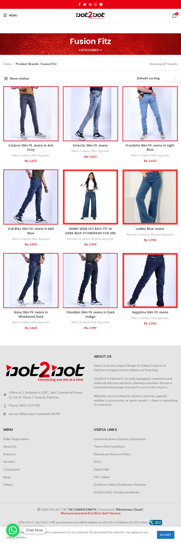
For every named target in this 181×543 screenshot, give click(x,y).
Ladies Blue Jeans (150, 229)
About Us (10, 446)
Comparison (11, 469)
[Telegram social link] (101, 4)
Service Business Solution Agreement (120, 439)
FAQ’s (98, 461)
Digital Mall (101, 469)
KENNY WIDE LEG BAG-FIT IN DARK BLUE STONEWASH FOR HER (90, 231)
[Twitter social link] (85, 4)
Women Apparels (102, 239)
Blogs (7, 477)
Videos (8, 484)
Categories (88, 50)
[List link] (45, 405)
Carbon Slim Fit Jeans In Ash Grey (30, 147)
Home (7, 64)
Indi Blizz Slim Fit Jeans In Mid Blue (31, 231)
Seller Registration (16, 439)
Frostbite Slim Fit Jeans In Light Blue (150, 147)
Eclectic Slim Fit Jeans (90, 145)
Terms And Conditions (109, 446)
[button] (12, 530)
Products (9, 454)
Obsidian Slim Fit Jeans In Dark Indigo (90, 314)
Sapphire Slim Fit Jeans (150, 312)
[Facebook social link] (79, 4)
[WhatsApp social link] (95, 4)
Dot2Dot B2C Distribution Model (116, 492)
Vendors (9, 461)
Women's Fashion (78, 239)
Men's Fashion (21, 155)
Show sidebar (19, 78)
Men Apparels (41, 155)
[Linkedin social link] (90, 4)
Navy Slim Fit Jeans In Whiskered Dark (31, 314)
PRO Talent (102, 477)
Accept (165, 534)
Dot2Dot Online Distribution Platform (120, 484)
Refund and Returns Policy (112, 454)
